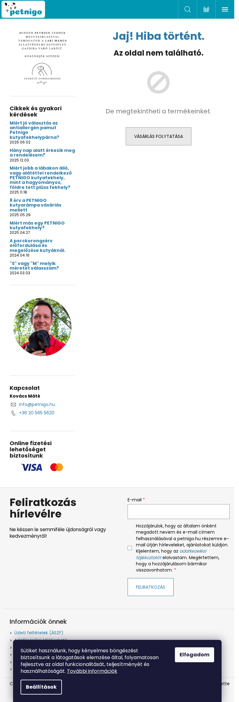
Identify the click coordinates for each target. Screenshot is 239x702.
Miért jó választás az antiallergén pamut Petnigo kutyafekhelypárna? (34, 130)
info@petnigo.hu (37, 404)
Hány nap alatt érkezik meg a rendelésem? (42, 153)
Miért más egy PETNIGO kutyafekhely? (37, 225)
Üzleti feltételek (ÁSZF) (38, 633)
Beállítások (41, 687)
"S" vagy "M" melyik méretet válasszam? (34, 266)
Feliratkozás (150, 587)
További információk (92, 671)
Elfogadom (194, 654)
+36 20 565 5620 (36, 413)
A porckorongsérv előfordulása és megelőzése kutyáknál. (37, 246)
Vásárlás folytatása (158, 136)
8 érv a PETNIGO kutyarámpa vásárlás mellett (35, 205)
